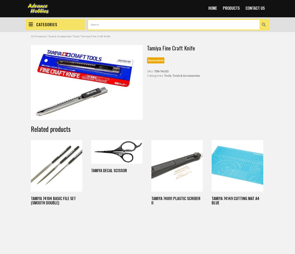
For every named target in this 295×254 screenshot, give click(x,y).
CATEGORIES (46, 24)
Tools (76, 36)
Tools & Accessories (59, 36)
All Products (38, 36)
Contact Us (255, 8)
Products (231, 8)
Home (212, 8)
